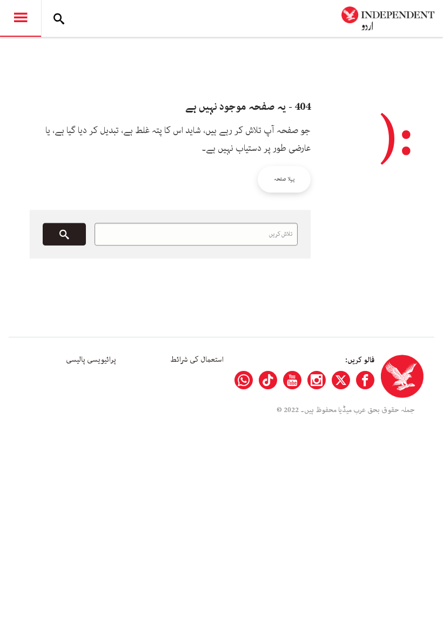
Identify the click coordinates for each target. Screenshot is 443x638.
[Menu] (20, 18)
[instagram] (316, 380)
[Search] (59, 18)
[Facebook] (365, 380)
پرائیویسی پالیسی (91, 359)
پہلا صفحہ (284, 179)
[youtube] (292, 380)
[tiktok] (268, 380)
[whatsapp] (243, 380)
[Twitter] (341, 380)
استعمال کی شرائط (197, 359)
